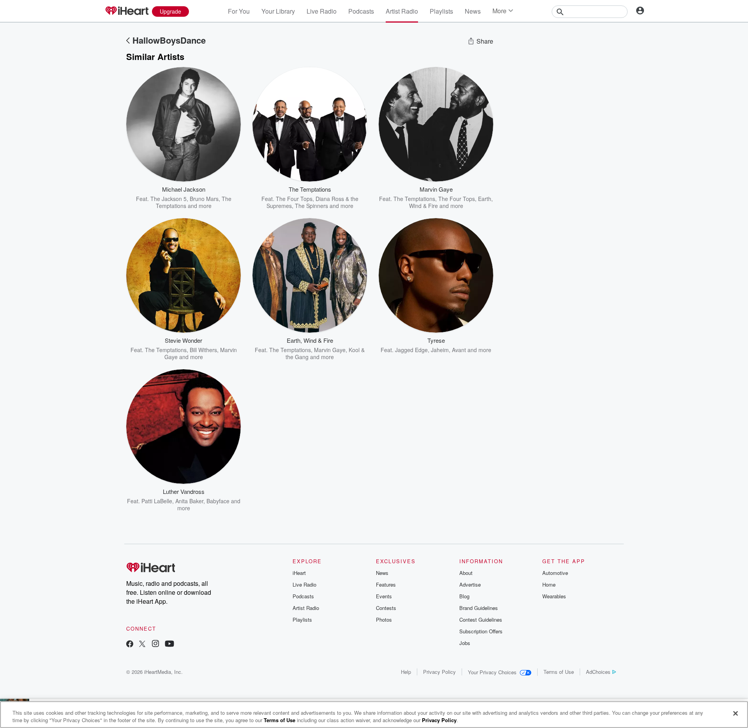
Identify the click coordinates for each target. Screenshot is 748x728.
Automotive (555, 572)
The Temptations (414, 199)
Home (549, 584)
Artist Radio (402, 11)
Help (406, 671)
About (466, 572)
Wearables (554, 596)
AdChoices (598, 671)
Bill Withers (203, 350)
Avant (459, 350)
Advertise (470, 584)
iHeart (299, 572)
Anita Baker (189, 501)
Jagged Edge (411, 350)
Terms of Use (558, 671)
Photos (384, 619)
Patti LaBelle (156, 501)
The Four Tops (294, 199)
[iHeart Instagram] (155, 644)
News (473, 11)
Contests (386, 608)
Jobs (464, 643)
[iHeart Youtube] (169, 644)
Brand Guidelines (478, 608)
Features (386, 584)
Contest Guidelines (480, 619)
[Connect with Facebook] (129, 644)
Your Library (278, 11)
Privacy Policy (439, 671)
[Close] (735, 713)
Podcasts (361, 11)
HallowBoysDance (169, 40)
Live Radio (322, 11)
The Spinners (311, 206)
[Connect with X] (142, 644)
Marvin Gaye (330, 350)
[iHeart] (126, 11)
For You (239, 11)
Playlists (441, 11)
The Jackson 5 (168, 199)
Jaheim (440, 350)
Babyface (217, 501)
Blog (464, 596)
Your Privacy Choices (492, 672)
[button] (229, 197)
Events (384, 596)
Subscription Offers (481, 631)
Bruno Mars (204, 199)
